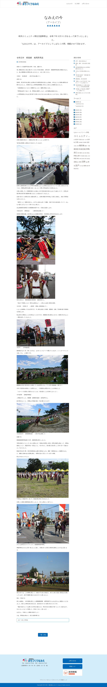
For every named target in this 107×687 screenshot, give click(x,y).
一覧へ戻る (42, 635)
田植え (88, 152)
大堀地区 (81, 142)
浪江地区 (79, 152)
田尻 (85, 152)
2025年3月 (79, 103)
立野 (85, 158)
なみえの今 (69, 3)
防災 (77, 168)
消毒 (83, 152)
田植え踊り (77, 156)
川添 (78, 145)
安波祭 (84, 142)
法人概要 (77, 3)
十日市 (85, 139)
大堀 (76, 142)
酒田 (87, 165)
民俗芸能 (82, 149)
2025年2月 (79, 106)
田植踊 (82, 155)
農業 (85, 165)
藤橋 (87, 162)
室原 (88, 142)
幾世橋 (81, 145)
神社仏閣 (82, 158)
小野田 (75, 145)
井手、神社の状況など (81, 61)
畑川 (89, 155)
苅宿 (80, 162)
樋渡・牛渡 (87, 145)
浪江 (22, 620)
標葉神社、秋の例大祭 (81, 79)
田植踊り (86, 155)
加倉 (83, 139)
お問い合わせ (85, 3)
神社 (78, 158)
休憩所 (76, 139)
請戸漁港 (81, 165)
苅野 (83, 162)
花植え (76, 162)
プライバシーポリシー (46, 680)
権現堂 (76, 149)
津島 (88, 149)
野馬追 (26, 620)
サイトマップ (56, 680)
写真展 (80, 139)
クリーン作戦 (84, 132)
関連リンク (72, 666)
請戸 (77, 165)
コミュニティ (81, 136)
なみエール (77, 132)
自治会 (88, 158)
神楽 (75, 158)
